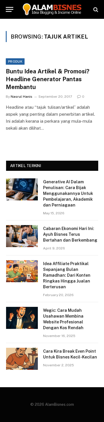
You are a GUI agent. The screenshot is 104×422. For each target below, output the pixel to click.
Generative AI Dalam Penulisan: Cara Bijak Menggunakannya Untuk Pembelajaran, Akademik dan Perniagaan (68, 193)
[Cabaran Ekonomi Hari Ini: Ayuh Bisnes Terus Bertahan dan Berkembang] (22, 236)
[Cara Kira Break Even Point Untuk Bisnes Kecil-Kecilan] (22, 359)
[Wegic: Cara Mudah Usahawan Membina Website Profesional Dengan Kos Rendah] (22, 318)
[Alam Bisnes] (52, 9)
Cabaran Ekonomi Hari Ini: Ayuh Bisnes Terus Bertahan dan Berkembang (70, 234)
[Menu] (9, 9)
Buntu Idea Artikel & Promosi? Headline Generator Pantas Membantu (47, 79)
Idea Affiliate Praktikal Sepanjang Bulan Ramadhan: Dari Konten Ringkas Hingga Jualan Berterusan (66, 275)
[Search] (95, 9)
